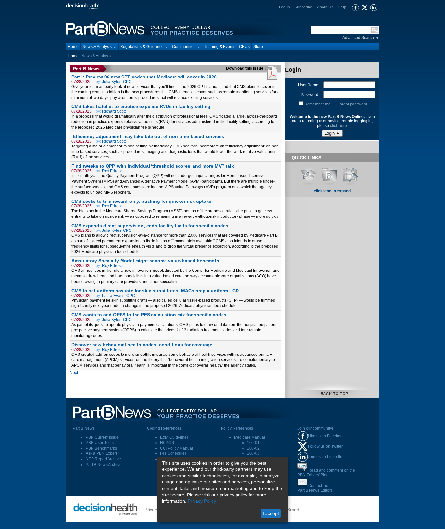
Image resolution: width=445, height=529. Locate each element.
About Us (325, 7)
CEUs (244, 46)
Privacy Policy (202, 501)
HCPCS (167, 442)
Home (73, 46)
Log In (284, 7)
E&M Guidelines (174, 437)
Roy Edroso (112, 171)
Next (74, 372)
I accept (271, 513)
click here (338, 125)
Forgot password (352, 104)
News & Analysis (97, 46)
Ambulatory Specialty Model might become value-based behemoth (145, 260)
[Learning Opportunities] (308, 174)
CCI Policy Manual (176, 448)
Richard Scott (114, 111)
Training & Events (219, 46)
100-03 (253, 453)
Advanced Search (358, 37)
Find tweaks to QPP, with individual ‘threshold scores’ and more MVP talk (152, 166)
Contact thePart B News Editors (315, 488)
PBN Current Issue (102, 437)
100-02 (253, 448)
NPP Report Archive (103, 459)
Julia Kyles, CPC (117, 81)
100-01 (253, 442)
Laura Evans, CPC (118, 295)
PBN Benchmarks (101, 448)
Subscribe (303, 7)
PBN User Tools (100, 442)
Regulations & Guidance (142, 46)
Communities (183, 46)
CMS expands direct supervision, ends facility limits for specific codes (149, 225)
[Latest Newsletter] (329, 174)
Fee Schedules (173, 453)
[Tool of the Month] (350, 174)
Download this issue (245, 68)
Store (258, 46)
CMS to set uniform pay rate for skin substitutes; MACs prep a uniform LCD (155, 290)
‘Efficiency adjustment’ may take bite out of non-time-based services (147, 136)
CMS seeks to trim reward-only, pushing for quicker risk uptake (141, 201)
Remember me (317, 104)
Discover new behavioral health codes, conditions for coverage (141, 344)
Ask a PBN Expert (101, 453)
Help (342, 7)
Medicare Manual (249, 437)
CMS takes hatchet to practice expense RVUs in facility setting (140, 106)
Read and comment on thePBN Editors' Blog (326, 472)
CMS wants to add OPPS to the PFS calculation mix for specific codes (148, 314)
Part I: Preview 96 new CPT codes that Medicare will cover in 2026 (144, 76)
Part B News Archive (104, 464)
